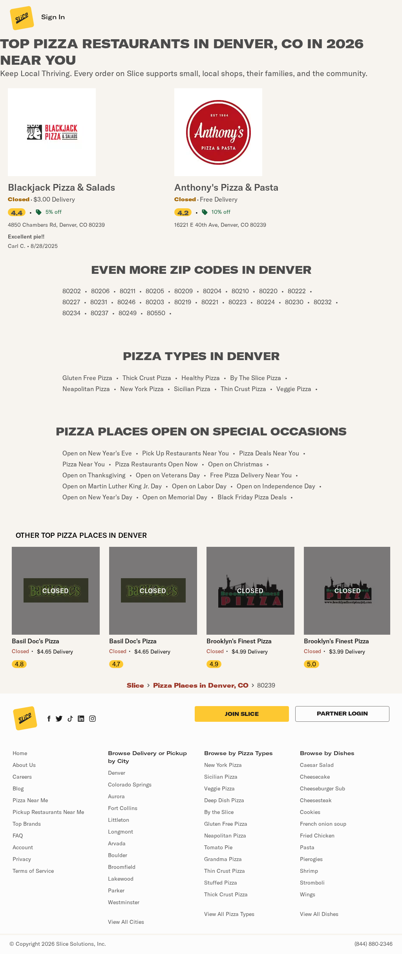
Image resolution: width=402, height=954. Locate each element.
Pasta (307, 847)
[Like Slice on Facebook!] (49, 719)
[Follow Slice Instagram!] (92, 719)
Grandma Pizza (223, 859)
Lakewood (120, 878)
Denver (116, 772)
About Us (24, 764)
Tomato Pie (218, 847)
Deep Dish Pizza (224, 800)
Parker (116, 890)
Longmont (120, 831)
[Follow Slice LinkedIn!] (81, 719)
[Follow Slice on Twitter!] (59, 719)
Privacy (22, 859)
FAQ (18, 835)
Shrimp (309, 870)
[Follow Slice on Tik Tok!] (70, 719)
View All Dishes (319, 914)
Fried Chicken (317, 835)
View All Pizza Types (229, 914)
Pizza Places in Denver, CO (201, 685)
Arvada (117, 843)
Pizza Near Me (30, 800)
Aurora (116, 796)
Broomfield (121, 866)
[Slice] (21, 17)
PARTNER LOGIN (342, 713)
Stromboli (312, 882)
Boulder (117, 855)
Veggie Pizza (219, 788)
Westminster (123, 902)
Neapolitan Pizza (225, 835)
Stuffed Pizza (220, 882)
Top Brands (27, 823)
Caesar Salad (317, 764)
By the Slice (219, 812)
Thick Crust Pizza (226, 894)
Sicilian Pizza (221, 776)
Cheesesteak (316, 800)
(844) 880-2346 (373, 943)
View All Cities (126, 921)
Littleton (118, 819)
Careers (22, 776)
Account (23, 847)
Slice (135, 685)
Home (20, 753)
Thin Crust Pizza (224, 870)
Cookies (310, 812)
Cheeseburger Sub (322, 788)
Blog (18, 788)
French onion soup (323, 823)
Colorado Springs (130, 784)
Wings (307, 894)
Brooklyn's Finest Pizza (239, 641)
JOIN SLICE (242, 713)
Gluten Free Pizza (225, 823)
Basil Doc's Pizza (35, 641)
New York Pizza (223, 764)
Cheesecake (315, 776)
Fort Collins (122, 808)
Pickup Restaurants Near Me (48, 812)
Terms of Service (33, 870)
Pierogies (311, 859)
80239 (266, 685)
